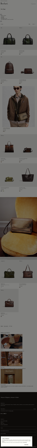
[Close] (31, 437)
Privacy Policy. (25, 442)
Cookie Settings (26, 444)
